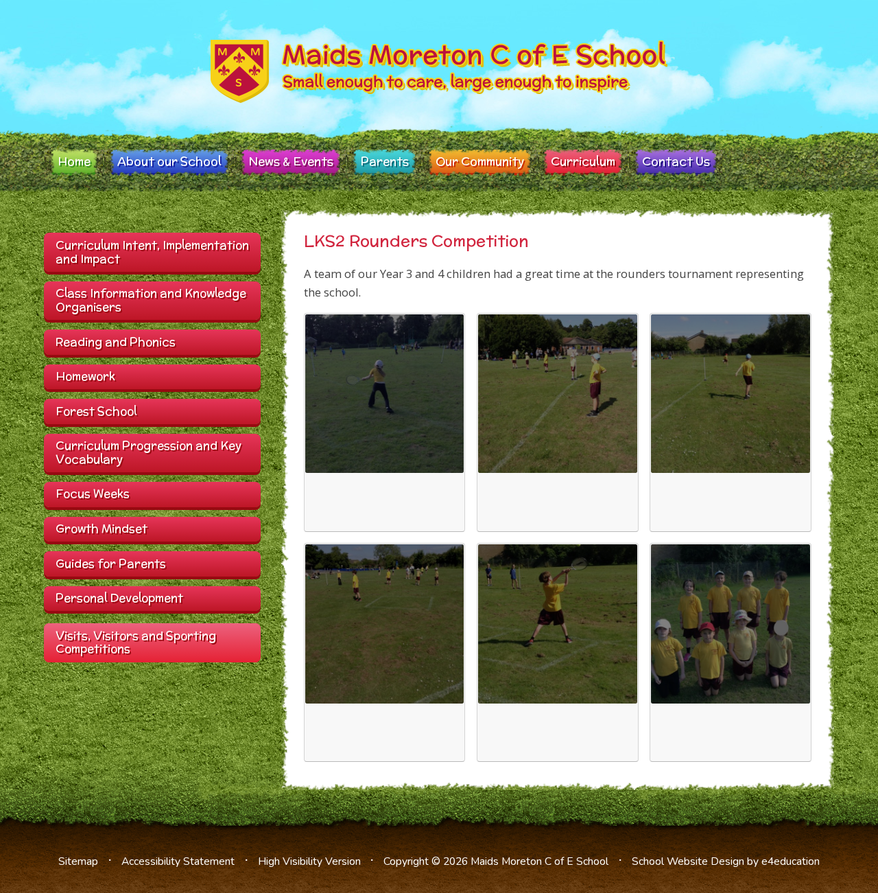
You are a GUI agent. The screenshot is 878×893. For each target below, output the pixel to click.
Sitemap (78, 861)
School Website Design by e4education (726, 861)
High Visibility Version (309, 861)
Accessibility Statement (178, 861)
